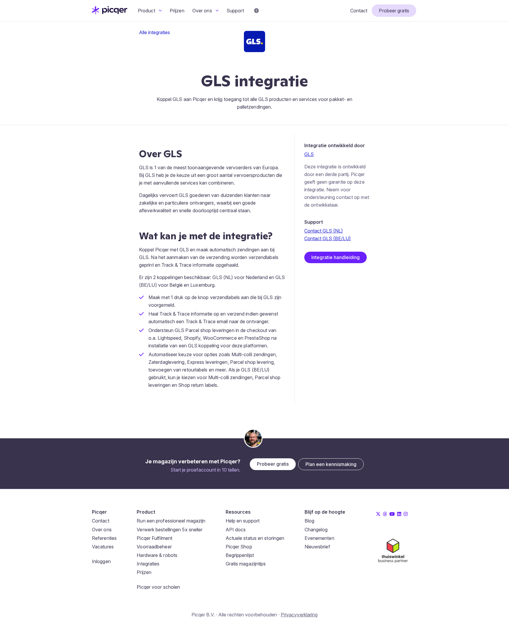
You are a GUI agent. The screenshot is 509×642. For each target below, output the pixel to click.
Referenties (104, 538)
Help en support (243, 521)
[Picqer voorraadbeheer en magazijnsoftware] (109, 13)
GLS (309, 154)
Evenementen (319, 538)
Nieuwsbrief (317, 547)
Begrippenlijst (240, 555)
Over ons (202, 11)
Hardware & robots (157, 555)
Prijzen (177, 11)
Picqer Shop (239, 547)
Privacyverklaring (299, 615)
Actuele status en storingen (255, 538)
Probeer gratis (394, 11)
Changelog (316, 529)
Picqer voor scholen (158, 587)
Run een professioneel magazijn (171, 521)
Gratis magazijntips (246, 564)
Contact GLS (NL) (323, 231)
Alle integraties (154, 32)
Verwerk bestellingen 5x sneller (169, 529)
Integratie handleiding (335, 257)
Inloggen (101, 561)
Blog (309, 521)
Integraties (148, 564)
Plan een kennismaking (330, 464)
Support (235, 11)
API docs (236, 529)
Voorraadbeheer (154, 547)
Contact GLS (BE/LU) (327, 238)
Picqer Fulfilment (154, 538)
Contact (359, 11)
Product (147, 11)
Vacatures (103, 547)
